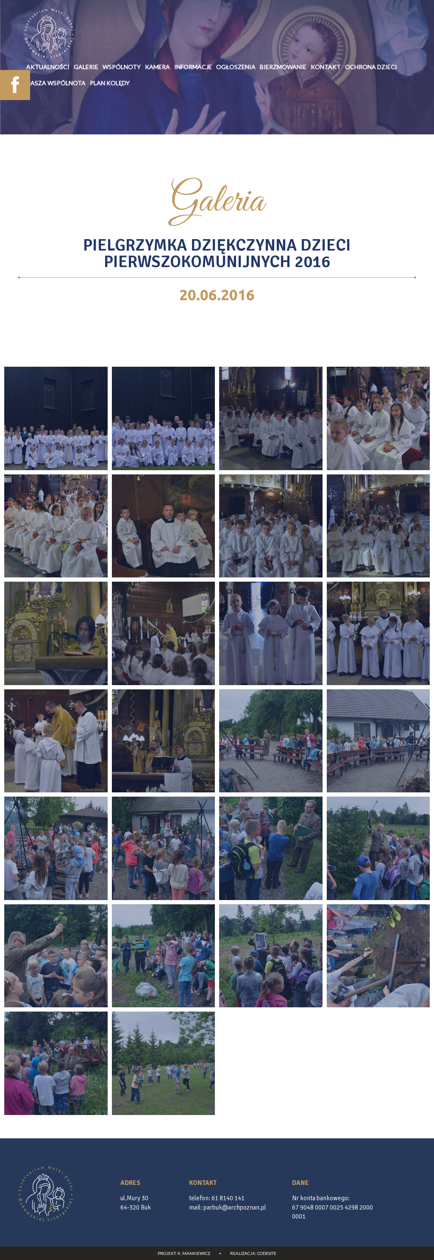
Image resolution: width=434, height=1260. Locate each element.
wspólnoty (122, 66)
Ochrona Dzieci (371, 66)
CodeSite (266, 1253)
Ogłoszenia (236, 66)
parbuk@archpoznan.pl (234, 1207)
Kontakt (326, 66)
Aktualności (48, 66)
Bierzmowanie (283, 66)
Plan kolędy (110, 82)
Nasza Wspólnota (56, 82)
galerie (86, 66)
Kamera (157, 66)
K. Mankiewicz (194, 1253)
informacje (193, 66)
